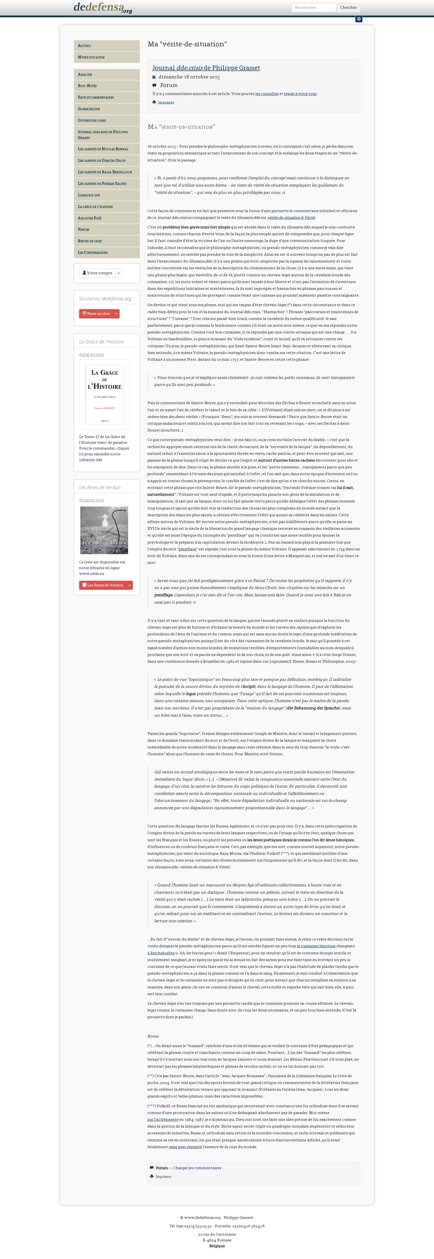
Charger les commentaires (197, 1168)
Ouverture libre (92, 120)
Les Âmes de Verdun (104, 585)
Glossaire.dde (89, 109)
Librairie (90, 460)
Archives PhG (89, 218)
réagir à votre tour (300, 94)
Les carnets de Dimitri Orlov (102, 160)
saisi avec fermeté (185, 1147)
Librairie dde (89, 195)
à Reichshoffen (161, 953)
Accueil (84, 45)
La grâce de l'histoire (95, 206)
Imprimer (166, 102)
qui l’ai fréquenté (163, 1119)
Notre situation (91, 57)
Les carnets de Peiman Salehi (102, 183)
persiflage (187, 549)
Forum (83, 229)
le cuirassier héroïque (316, 946)
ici (81, 454)
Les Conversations (93, 252)
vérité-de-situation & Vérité (291, 217)
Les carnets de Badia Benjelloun (105, 172)
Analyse (85, 74)
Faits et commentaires (96, 97)
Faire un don (98, 313)
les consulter (267, 94)
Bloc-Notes (87, 85)
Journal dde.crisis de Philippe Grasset (103, 135)
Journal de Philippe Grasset (206, 67)
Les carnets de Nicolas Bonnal (103, 149)
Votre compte (99, 273)
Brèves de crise (90, 241)
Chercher (348, 7)
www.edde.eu (91, 573)
